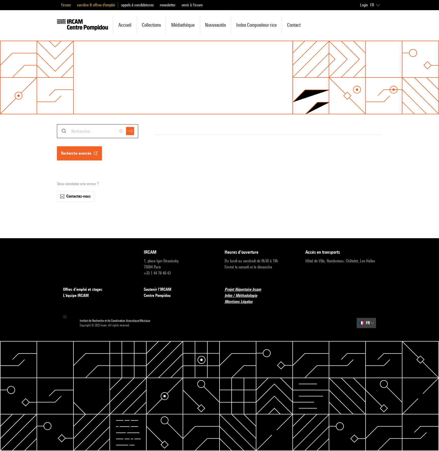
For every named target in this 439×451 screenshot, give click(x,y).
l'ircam (66, 5)
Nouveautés (215, 25)
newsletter (168, 5)
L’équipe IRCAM (76, 295)
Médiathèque (183, 25)
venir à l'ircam (192, 5)
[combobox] (97, 131)
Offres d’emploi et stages (82, 289)
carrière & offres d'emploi (96, 5)
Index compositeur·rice (256, 25)
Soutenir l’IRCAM (157, 289)
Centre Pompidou (157, 295)
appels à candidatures (137, 5)
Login (364, 5)
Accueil (124, 25)
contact (294, 25)
